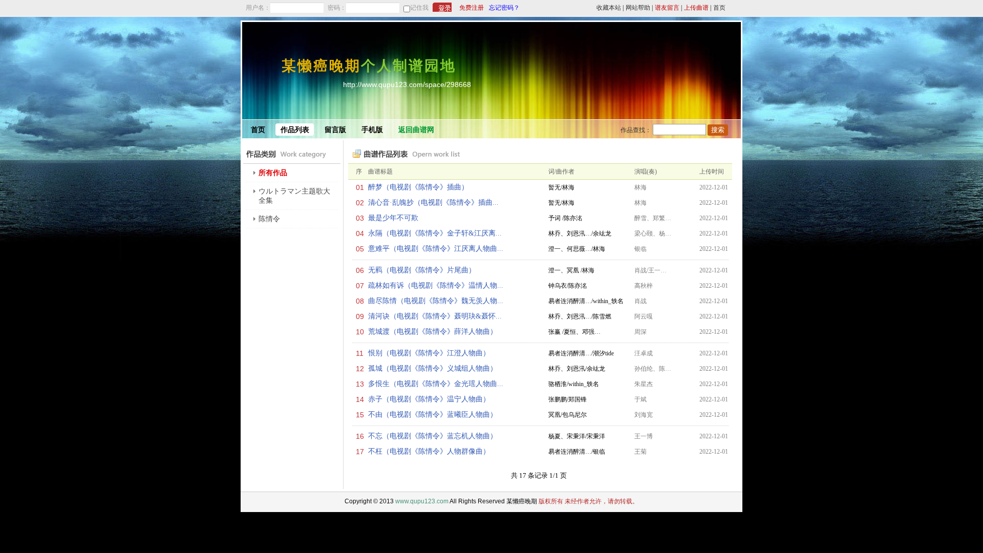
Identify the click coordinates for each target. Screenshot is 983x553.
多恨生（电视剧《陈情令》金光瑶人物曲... (435, 384)
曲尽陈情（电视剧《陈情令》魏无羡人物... (435, 301)
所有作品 (273, 173)
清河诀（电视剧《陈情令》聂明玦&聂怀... (435, 316)
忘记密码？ (504, 7)
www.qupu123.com (421, 501)
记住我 (419, 7)
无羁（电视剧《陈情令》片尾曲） (422, 270)
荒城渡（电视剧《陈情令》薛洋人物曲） (432, 331)
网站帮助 (638, 7)
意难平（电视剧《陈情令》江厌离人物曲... (435, 248)
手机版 (372, 130)
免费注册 (471, 7)
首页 (719, 7)
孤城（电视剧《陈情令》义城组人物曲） (432, 368)
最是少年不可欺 (393, 218)
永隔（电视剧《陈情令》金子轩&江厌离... (435, 233)
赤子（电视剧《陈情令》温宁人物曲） (429, 399)
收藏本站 (608, 7)
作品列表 (295, 130)
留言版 (335, 130)
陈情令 (269, 219)
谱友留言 (667, 7)
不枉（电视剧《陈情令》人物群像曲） (429, 451)
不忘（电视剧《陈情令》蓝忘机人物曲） (432, 436)
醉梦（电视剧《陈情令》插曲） (418, 187)
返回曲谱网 (416, 130)
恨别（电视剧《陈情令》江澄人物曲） (429, 353)
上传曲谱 (696, 7)
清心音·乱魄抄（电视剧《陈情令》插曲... (433, 202)
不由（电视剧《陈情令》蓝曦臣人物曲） (432, 414)
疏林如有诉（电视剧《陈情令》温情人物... (435, 285)
